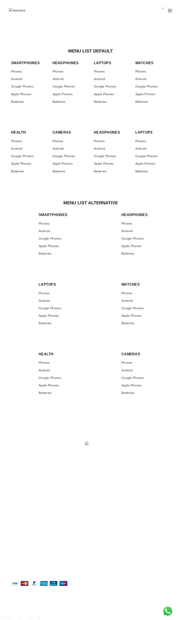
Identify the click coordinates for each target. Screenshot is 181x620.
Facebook (101, 528)
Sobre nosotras (104, 475)
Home (15, 45)
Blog (97, 494)
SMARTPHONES (25, 63)
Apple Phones (21, 94)
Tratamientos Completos (28, 488)
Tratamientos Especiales (28, 481)
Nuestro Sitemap (105, 501)
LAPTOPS (102, 63)
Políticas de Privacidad (27, 521)
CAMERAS (62, 132)
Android (16, 78)
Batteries (17, 101)
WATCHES (144, 63)
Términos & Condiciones (28, 534)
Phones (16, 71)
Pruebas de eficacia (107, 481)
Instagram (101, 521)
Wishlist (153, 8)
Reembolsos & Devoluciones (31, 528)
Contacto (100, 488)
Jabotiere (82, 608)
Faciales (17, 475)
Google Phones (22, 86)
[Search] (140, 10)
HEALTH (18, 132)
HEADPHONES (66, 63)
